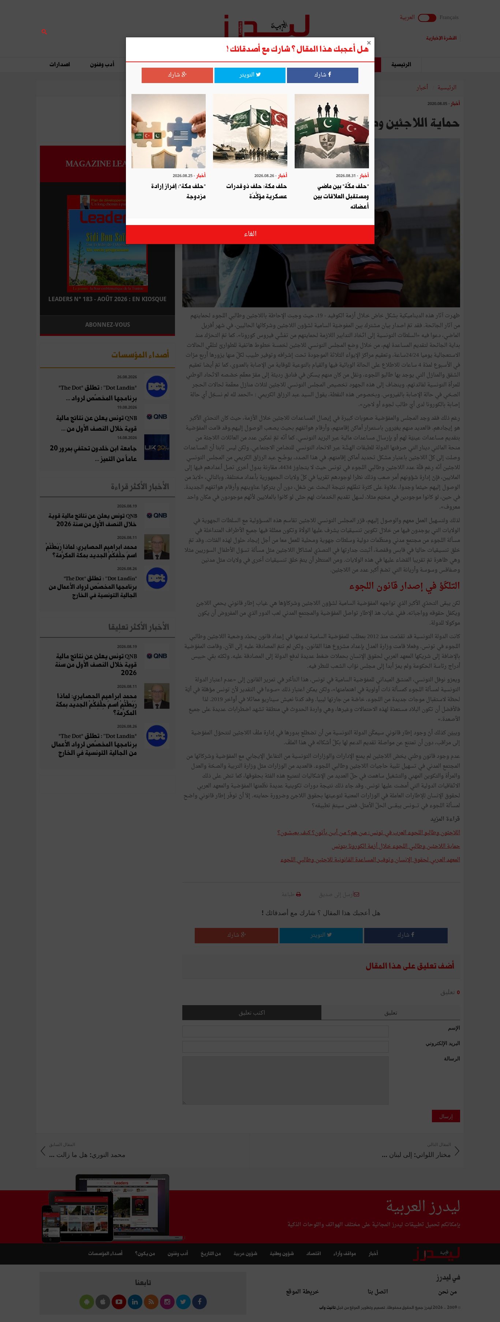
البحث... (171, 24)
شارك (321, 75)
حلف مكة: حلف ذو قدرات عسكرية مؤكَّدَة (256, 192)
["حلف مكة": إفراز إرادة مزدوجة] (168, 132)
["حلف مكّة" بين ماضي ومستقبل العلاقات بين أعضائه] (332, 132)
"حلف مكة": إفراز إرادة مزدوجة (178, 192)
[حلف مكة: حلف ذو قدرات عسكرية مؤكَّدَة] (250, 132)
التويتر (247, 75)
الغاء (250, 234)
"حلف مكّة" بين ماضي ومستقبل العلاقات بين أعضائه (341, 197)
